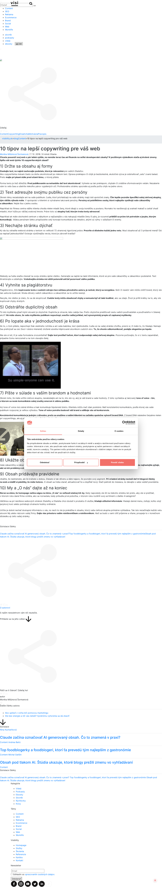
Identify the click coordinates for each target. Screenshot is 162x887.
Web (7, 26)
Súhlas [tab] (43, 431)
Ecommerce (10, 17)
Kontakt (19, 860)
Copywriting (13, 134)
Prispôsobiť (79, 462)
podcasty (9, 37)
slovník (8, 34)
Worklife (9, 29)
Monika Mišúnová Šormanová (14, 154)
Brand (8, 20)
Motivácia (33, 134)
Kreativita (24, 134)
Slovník (19, 797)
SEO (7, 11)
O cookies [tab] (119, 431)
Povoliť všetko (117, 462)
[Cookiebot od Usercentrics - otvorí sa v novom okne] (124, 423)
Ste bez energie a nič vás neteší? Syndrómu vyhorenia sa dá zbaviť (37, 716)
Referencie (21, 854)
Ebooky (19, 794)
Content (9, 8)
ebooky (8, 44)
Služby (19, 848)
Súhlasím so (34, 874)
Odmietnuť (44, 462)
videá (7, 40)
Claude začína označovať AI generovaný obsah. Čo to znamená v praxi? (34, 533)
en (20, 44)
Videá (18, 788)
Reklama (9, 14)
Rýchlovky (21, 800)
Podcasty (20, 791)
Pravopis (42, 134)
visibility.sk (7, 138)
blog (16, 138)
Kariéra (19, 857)
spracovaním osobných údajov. (40, 874)
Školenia (20, 851)
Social (8, 23)
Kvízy (18, 803)
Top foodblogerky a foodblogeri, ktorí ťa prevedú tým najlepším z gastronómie (107, 533)
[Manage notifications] (155, 880)
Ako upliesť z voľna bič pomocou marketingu (26, 713)
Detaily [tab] (81, 431)
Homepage (21, 845)
